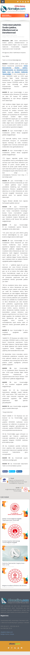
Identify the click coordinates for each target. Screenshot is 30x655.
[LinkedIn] (23, 1)
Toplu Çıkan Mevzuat (12, 37)
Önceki (12, 478)
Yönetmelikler (21, 37)
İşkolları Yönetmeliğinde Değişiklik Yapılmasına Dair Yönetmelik (11, 519)
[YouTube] (25, 1)
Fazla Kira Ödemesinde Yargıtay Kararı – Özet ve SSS (13, 564)
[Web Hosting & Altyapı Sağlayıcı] (15, 644)
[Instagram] (28, 1)
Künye (12, 634)
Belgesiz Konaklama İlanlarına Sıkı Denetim (14, 585)
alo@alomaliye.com (7, 632)
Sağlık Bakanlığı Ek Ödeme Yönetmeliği (13, 490)
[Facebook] (20, 1)
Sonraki (17, 487)
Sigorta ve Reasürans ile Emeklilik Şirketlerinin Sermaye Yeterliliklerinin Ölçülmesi (18, 481)
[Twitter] (18, 1)
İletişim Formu (5, 634)
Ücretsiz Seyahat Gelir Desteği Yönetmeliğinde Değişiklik (11, 541)
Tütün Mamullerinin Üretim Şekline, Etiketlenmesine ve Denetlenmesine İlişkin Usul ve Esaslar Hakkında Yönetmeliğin (15, 70)
